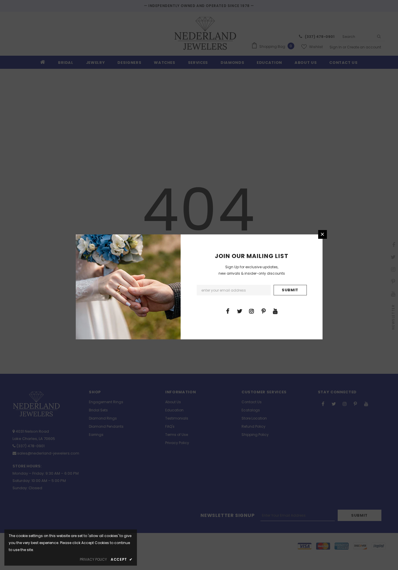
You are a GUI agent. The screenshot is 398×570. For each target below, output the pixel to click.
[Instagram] (251, 310)
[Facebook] (227, 310)
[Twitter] (239, 310)
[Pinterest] (263, 310)
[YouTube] (275, 310)
